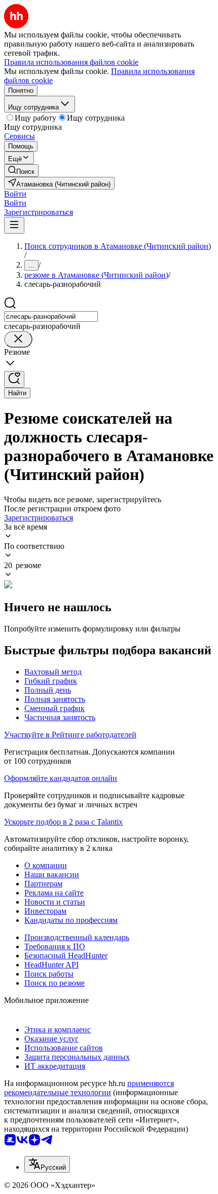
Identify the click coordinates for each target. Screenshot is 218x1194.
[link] (21, 170)
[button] (15, 194)
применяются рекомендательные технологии (89, 1088)
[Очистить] (18, 339)
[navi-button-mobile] (14, 225)
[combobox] (51, 316)
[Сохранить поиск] (14, 379)
